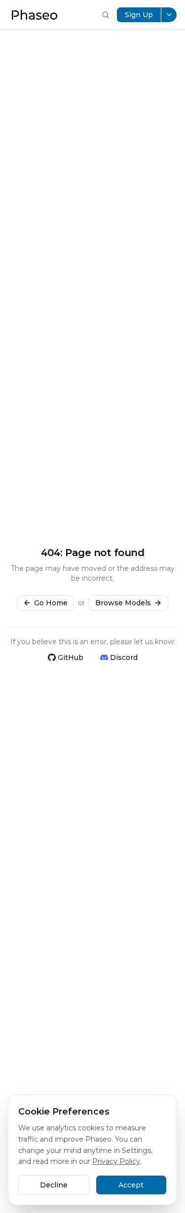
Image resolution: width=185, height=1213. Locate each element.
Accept (131, 1185)
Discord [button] (124, 657)
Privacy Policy (116, 1161)
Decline (54, 1185)
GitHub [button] (70, 657)
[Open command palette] (105, 15)
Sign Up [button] (139, 14)
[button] (34, 15)
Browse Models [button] (123, 602)
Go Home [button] (51, 602)
